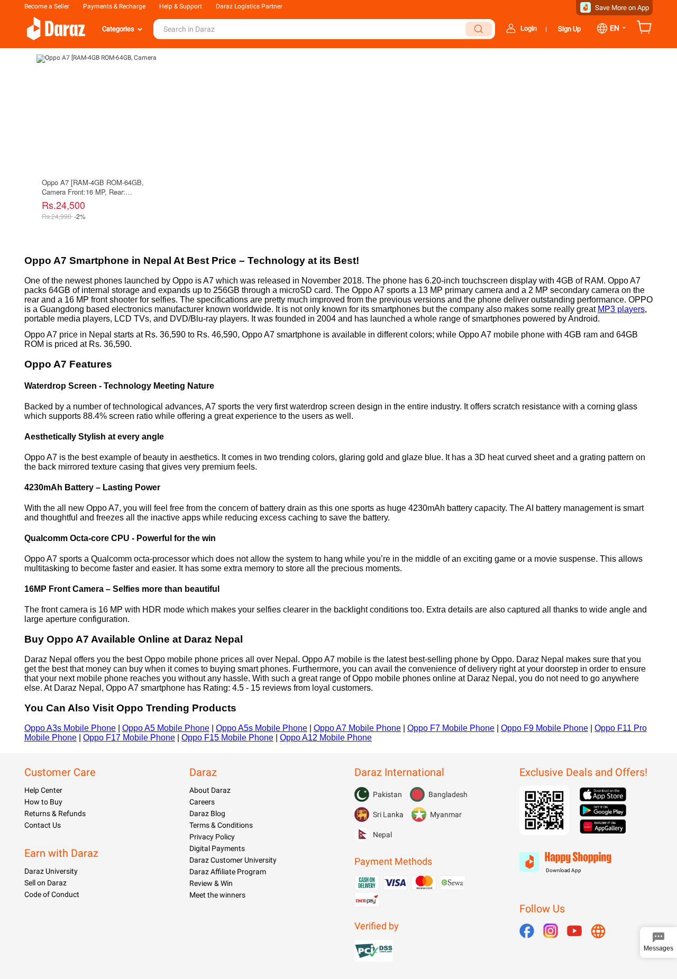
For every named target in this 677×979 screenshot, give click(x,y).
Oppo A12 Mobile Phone (326, 737)
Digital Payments (217, 848)
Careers (202, 802)
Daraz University (51, 871)
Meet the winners (217, 895)
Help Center (43, 790)
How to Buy (43, 802)
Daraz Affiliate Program (227, 871)
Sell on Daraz (45, 883)
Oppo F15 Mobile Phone (227, 737)
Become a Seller (46, 6)
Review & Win (211, 883)
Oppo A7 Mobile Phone (357, 728)
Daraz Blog (207, 813)
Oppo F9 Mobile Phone (544, 728)
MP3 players (621, 309)
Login (528, 28)
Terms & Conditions (221, 825)
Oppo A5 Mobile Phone (165, 728)
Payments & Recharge (114, 6)
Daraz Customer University (233, 860)
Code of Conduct (51, 894)
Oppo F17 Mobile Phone (129, 737)
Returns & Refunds (55, 813)
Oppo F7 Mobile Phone (451, 728)
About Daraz (210, 790)
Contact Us (42, 825)
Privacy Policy (212, 836)
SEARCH (478, 29)
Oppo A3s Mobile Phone (70, 728)
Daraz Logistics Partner (249, 6)
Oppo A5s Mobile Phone (261, 728)
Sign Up (569, 29)
